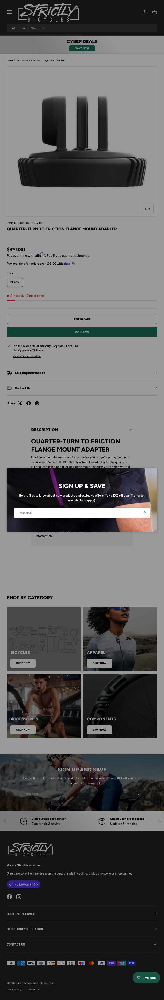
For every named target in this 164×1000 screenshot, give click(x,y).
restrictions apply (81, 500)
